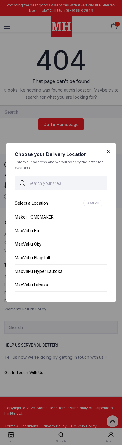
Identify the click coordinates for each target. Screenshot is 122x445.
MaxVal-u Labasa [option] (31, 284)
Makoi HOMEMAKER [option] (34, 216)
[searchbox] (61, 183)
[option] (61, 203)
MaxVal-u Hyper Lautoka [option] (38, 271)
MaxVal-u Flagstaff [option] (32, 257)
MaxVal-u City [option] (28, 244)
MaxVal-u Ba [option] (27, 230)
